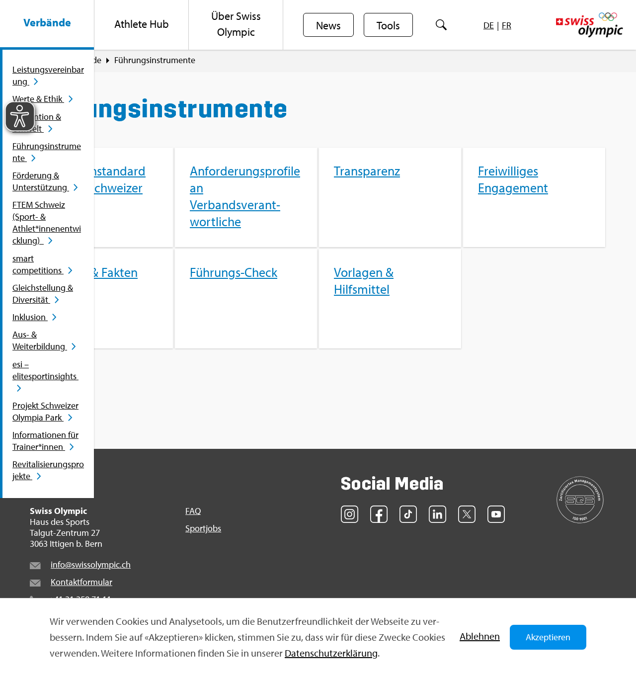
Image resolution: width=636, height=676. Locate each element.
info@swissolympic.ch (91, 564)
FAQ (193, 511)
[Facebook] (379, 514)
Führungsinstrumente (154, 60)
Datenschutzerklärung (331, 653)
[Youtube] (496, 514)
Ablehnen (480, 636)
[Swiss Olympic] (589, 24)
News (328, 25)
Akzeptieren (548, 637)
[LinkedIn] (437, 514)
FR (506, 25)
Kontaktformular (81, 582)
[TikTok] (408, 514)
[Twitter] (467, 514)
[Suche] (441, 25)
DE (488, 25)
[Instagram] (349, 514)
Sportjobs (203, 528)
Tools (388, 25)
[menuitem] (47, 25)
